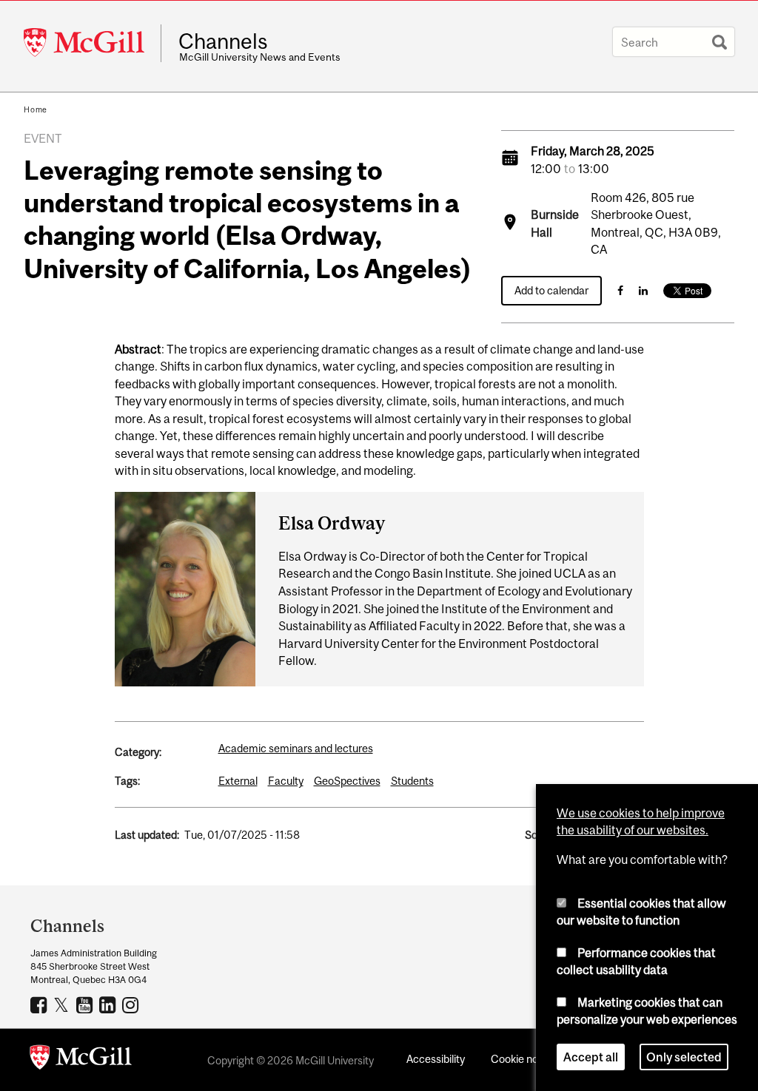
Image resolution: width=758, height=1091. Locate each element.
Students (412, 780)
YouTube (86, 1004)
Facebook (40, 1004)
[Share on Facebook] (620, 290)
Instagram (132, 1004)
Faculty (285, 780)
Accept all (590, 1057)
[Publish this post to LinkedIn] (643, 290)
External (238, 780)
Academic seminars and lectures (295, 748)
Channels (223, 41)
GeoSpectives (347, 780)
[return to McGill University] (81, 1059)
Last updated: (147, 834)
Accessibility (435, 1059)
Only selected (684, 1057)
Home (35, 109)
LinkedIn (109, 1004)
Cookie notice (523, 1059)
